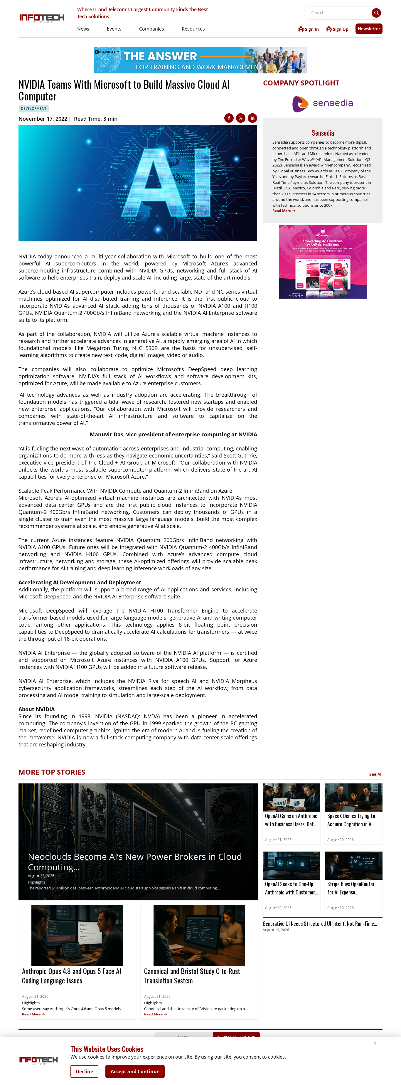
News (83, 29)
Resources (193, 29)
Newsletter (369, 28)
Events (114, 29)
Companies (151, 29)
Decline (84, 1071)
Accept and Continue (135, 1071)
